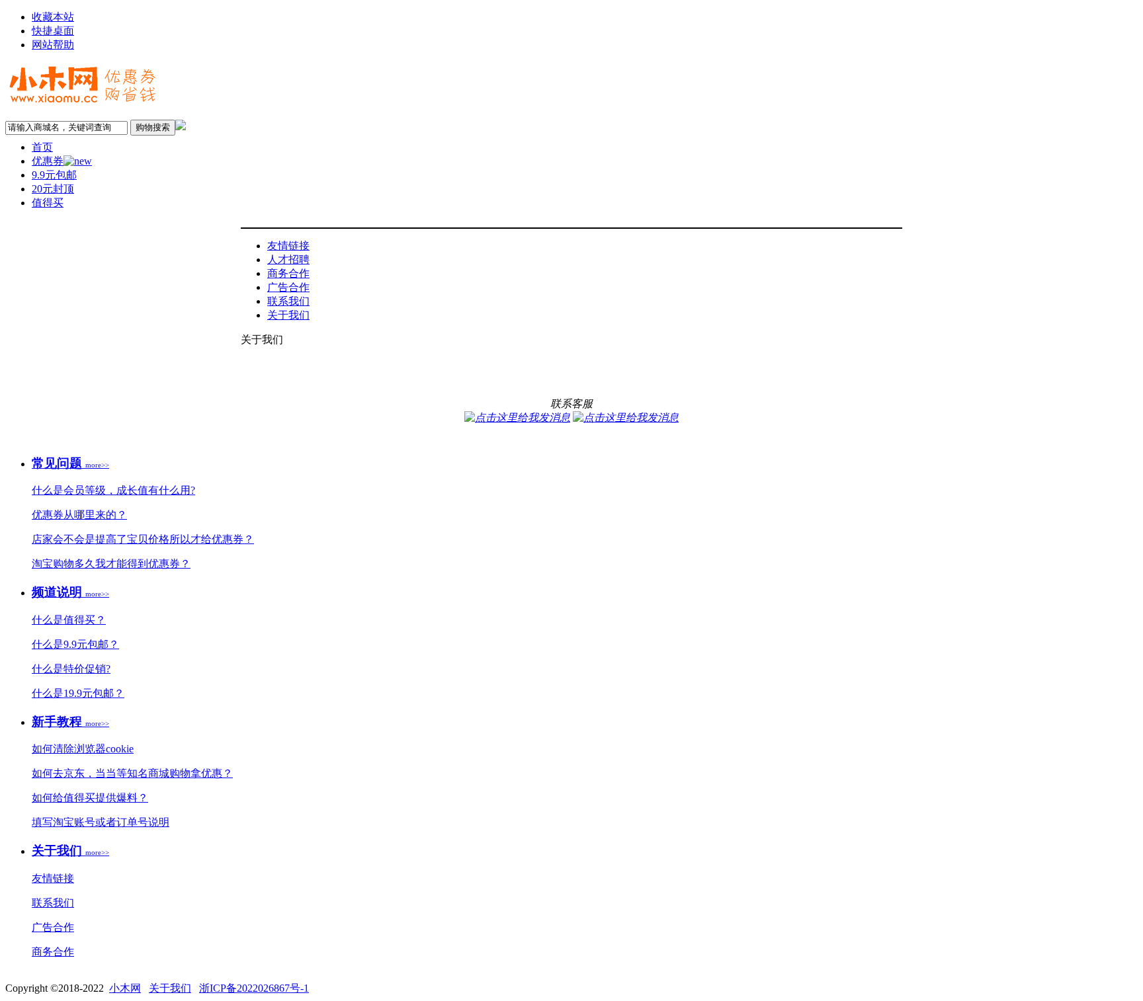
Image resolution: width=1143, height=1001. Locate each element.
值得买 (48, 202)
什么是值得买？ (69, 619)
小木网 (125, 988)
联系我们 (288, 301)
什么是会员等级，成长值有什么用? (113, 490)
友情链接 (288, 245)
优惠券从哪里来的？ (79, 514)
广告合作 (288, 287)
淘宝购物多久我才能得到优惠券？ (111, 563)
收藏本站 (53, 16)
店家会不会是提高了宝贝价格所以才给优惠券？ (143, 539)
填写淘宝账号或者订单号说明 (100, 822)
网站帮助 (53, 44)
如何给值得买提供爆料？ (90, 797)
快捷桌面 (53, 30)
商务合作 (288, 273)
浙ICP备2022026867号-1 (254, 988)
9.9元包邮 (54, 174)
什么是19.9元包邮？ (78, 693)
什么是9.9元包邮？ (75, 644)
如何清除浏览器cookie (83, 748)
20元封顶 (53, 188)
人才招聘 (288, 259)
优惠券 (48, 161)
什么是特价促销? (71, 668)
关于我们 (288, 315)
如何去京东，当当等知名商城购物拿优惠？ (132, 773)
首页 (42, 147)
